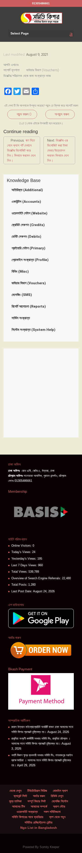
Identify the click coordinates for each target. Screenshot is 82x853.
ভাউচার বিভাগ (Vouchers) (43, 70)
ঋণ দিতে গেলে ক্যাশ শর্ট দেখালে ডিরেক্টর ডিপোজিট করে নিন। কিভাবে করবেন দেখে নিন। (21, 150)
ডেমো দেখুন (15, 790)
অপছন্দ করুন (61, 114)
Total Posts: (19, 584)
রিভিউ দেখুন (57, 796)
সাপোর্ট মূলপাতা (11, 70)
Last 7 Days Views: (24, 565)
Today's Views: (21, 552)
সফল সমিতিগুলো (52, 812)
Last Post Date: (22, 591)
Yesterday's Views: (24, 558)
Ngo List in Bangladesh (38, 827)
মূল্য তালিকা (15, 801)
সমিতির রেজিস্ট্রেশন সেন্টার (38, 822)
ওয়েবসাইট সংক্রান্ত (27, 812)
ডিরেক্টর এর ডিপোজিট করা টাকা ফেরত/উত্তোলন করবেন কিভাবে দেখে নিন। (58, 150)
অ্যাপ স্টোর (59, 806)
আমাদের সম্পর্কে (39, 806)
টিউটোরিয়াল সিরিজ (37, 790)
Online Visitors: (22, 545)
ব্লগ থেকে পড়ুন (57, 817)
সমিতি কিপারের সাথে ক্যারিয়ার (27, 817)
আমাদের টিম (18, 806)
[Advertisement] (41, 393)
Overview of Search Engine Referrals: (36, 578)
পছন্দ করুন (23, 114)
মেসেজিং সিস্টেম (60, 801)
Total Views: (19, 571)
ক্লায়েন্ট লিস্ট (20, 796)
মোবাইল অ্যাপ (60, 790)
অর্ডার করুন (39, 796)
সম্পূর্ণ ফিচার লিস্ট (37, 801)
